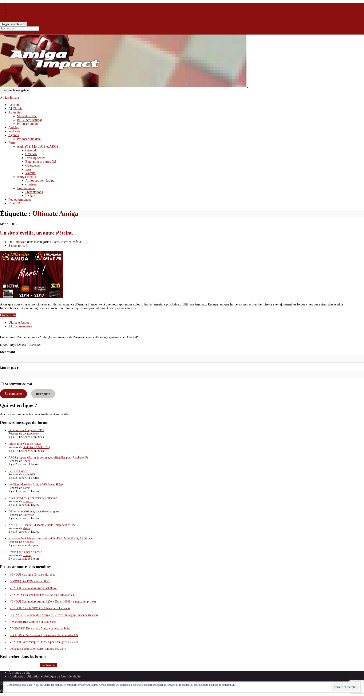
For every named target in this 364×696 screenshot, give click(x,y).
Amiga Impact (9, 97)
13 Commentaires (20, 326)
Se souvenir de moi (18, 384)
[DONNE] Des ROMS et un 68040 (29, 581)
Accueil (13, 105)
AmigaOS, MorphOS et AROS (38, 146)
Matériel (30, 173)
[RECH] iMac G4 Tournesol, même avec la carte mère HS (43, 635)
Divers (54, 242)
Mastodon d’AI (27, 116)
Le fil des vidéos (18, 471)
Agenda (13, 135)
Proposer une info (28, 123)
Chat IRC (14, 203)
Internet (66, 242)
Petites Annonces (19, 199)
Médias (77, 242)
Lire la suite (8, 315)
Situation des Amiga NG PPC (26, 430)
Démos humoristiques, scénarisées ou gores (34, 511)
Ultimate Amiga (18, 322)
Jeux (28, 169)
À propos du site (19, 672)
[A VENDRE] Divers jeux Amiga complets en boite (39, 628)
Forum (12, 142)
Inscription (43, 393)
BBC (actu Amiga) (29, 120)
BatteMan (19, 242)
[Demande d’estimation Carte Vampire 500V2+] (37, 648)
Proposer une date (29, 139)
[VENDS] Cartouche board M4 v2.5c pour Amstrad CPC (42, 594)
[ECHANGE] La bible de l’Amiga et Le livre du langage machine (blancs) (53, 615)
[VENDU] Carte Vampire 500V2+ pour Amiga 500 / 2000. (43, 642)
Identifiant (7, 352)
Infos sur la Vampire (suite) (24, 443)
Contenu (31, 184)
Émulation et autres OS (40, 161)
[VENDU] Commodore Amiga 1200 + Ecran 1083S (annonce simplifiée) (52, 601)
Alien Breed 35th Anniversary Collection (32, 498)
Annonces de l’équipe (39, 180)
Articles (13, 127)
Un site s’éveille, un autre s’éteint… (38, 233)
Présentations (34, 192)
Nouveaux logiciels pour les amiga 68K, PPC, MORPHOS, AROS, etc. (50, 538)
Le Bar (30, 195)
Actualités (15, 112)
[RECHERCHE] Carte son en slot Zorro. (32, 621)
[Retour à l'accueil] (247, 86)
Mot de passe (9, 367)
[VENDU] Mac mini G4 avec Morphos (31, 574)
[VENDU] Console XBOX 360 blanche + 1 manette (39, 608)
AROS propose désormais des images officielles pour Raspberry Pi (48, 457)
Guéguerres (33, 165)
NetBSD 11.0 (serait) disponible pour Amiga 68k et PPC (42, 525)
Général (30, 150)
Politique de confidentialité (222, 684)
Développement (35, 158)
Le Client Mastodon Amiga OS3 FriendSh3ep (35, 484)
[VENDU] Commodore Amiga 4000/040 (32, 588)
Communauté (26, 188)
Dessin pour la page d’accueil (25, 551)
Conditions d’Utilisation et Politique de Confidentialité (44, 676)
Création (31, 154)
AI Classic (15, 108)
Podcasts (14, 131)
